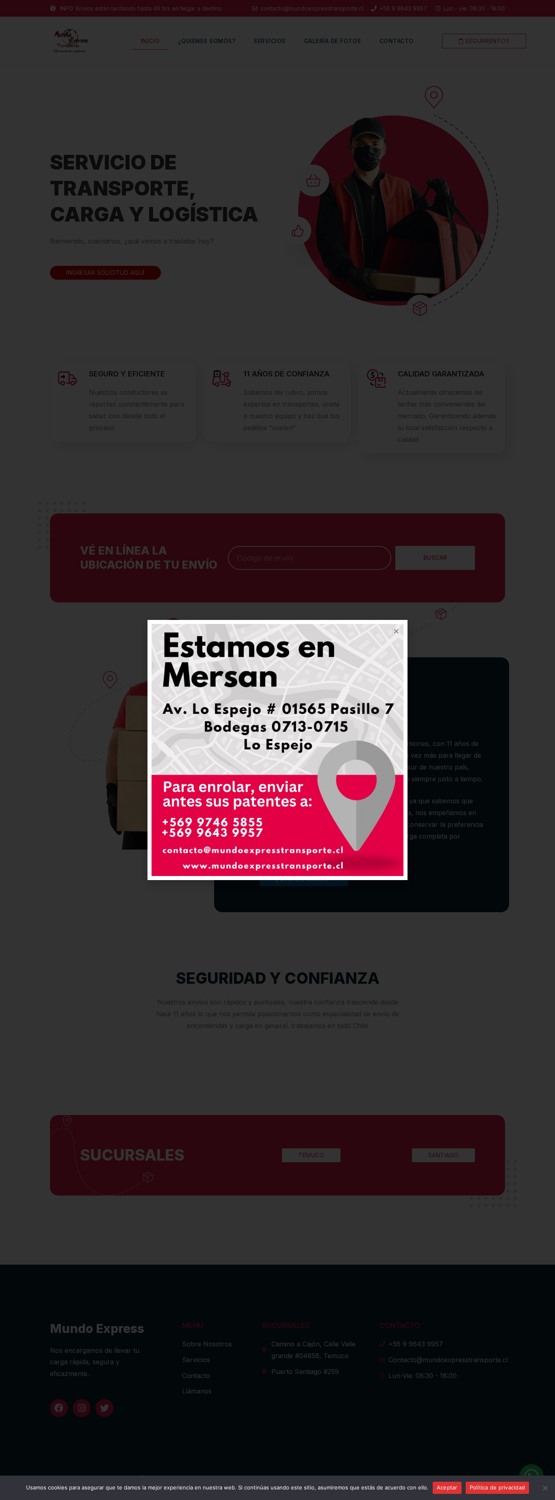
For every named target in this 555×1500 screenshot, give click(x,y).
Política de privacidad (497, 1487)
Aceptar (447, 1487)
